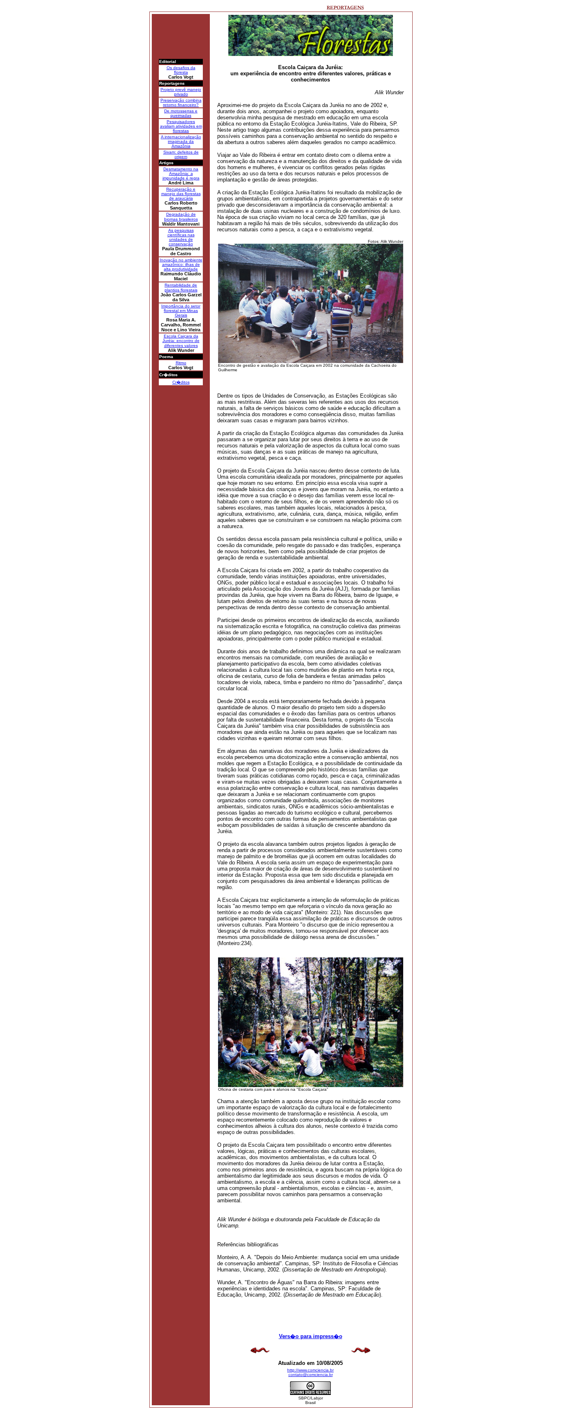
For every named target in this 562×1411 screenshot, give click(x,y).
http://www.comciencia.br (310, 1370)
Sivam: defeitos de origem (181, 154)
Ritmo (181, 363)
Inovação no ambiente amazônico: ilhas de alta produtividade (181, 264)
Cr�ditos (181, 382)
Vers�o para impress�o (310, 1336)
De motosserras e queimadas (180, 113)
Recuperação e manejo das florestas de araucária (181, 193)
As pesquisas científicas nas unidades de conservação (181, 237)
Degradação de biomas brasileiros (181, 216)
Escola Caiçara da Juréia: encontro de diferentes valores (181, 341)
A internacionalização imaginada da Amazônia (181, 141)
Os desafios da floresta (181, 70)
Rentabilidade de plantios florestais (181, 287)
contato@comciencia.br (310, 1374)
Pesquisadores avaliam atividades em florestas (181, 126)
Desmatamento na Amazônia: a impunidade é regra (181, 173)
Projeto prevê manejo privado (180, 91)
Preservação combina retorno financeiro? (181, 102)
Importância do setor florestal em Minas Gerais (180, 310)
